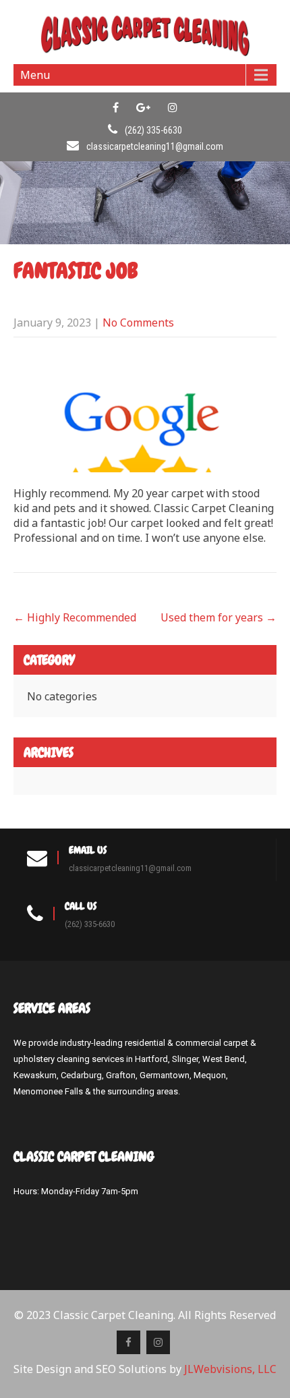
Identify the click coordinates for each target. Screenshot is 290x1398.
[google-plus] (143, 107)
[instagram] (172, 107)
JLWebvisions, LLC (230, 1369)
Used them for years (219, 617)
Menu (35, 74)
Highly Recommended (74, 617)
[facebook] (116, 107)
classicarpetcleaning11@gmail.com (154, 146)
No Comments (138, 322)
